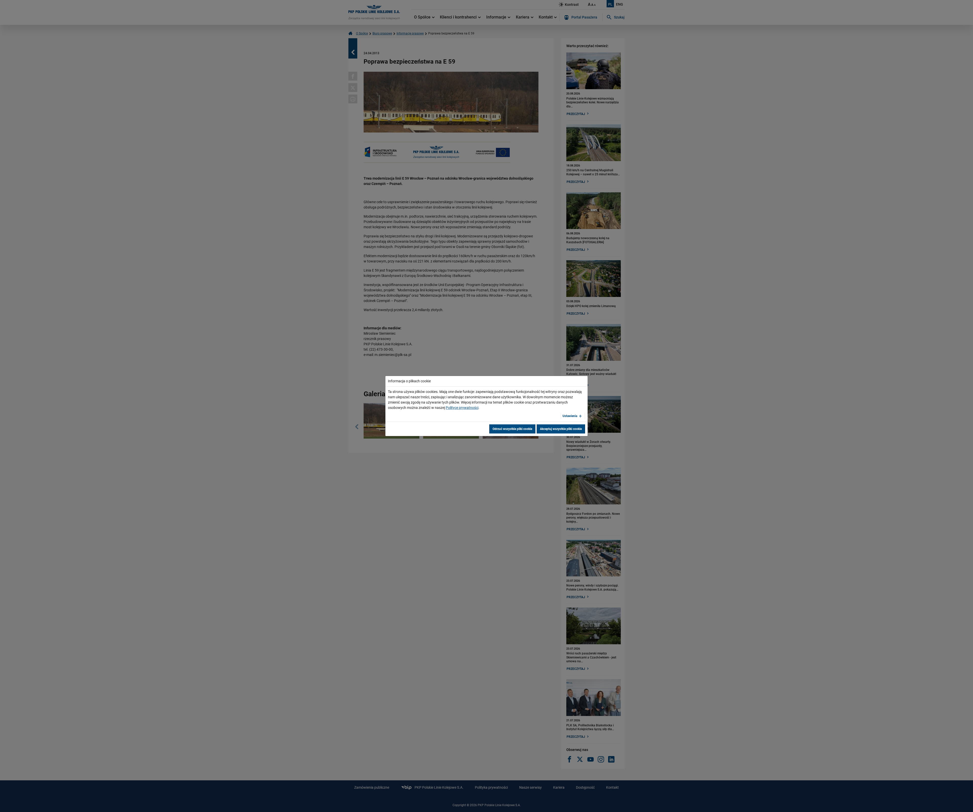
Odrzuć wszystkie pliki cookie (512, 429)
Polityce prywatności (462, 408)
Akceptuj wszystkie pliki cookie (561, 429)
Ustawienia (570, 416)
